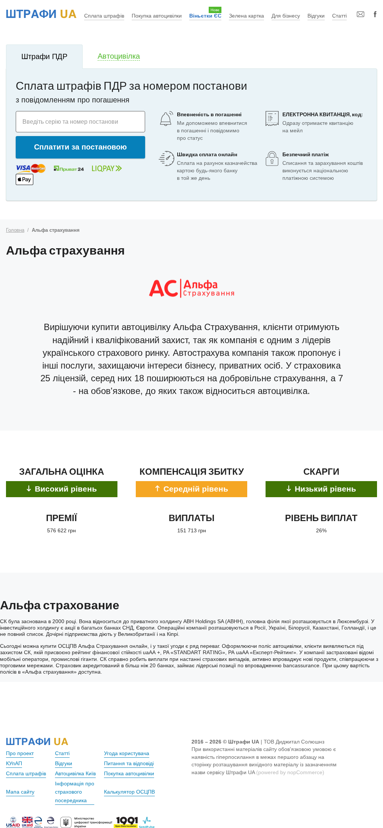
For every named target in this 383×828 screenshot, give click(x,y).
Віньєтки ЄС (205, 16)
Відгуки (316, 16)
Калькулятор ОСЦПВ (129, 792)
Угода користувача (126, 753)
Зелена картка (246, 16)
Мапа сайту (20, 792)
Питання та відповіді (129, 763)
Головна (15, 230)
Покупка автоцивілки (157, 16)
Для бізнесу (286, 16)
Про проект (20, 753)
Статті (339, 16)
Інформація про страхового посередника (74, 792)
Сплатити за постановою (80, 147)
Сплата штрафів (104, 16)
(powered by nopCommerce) (290, 772)
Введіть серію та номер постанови (70, 121)
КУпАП (14, 763)
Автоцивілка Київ (75, 773)
